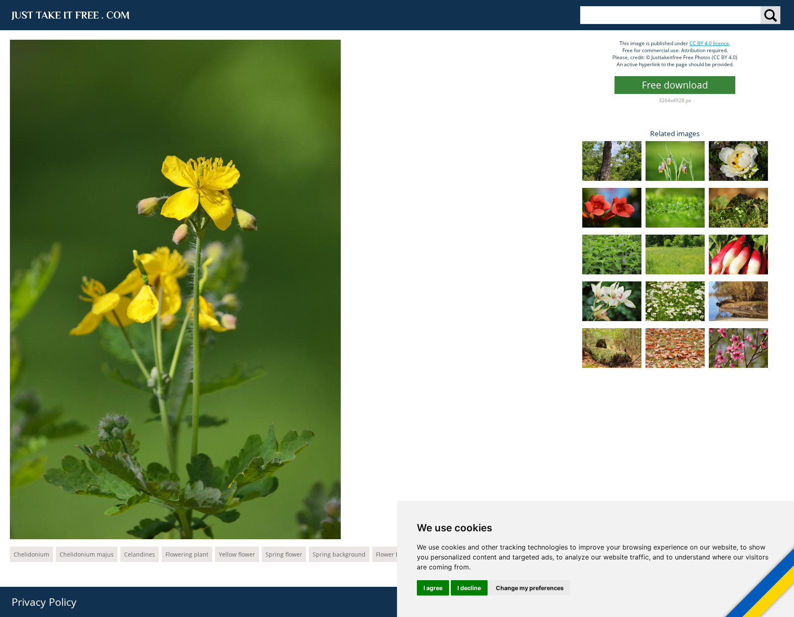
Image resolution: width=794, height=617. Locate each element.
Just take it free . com (71, 15)
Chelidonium (31, 554)
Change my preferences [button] (530, 587)
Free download (675, 84)
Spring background (339, 554)
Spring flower (283, 554)
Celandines (139, 554)
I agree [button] (432, 587)
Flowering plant (186, 554)
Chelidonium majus (87, 554)
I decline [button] (469, 587)
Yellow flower (237, 554)
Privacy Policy (44, 602)
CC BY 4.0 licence (709, 43)
